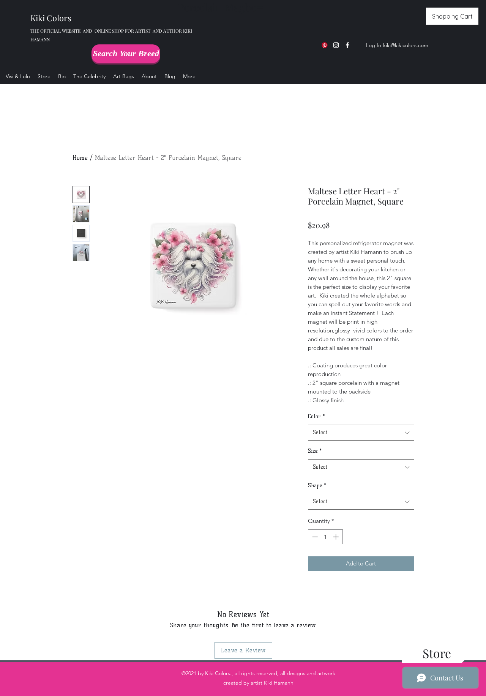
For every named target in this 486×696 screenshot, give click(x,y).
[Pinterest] (324, 45)
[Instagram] (336, 45)
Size (315, 451)
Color (316, 416)
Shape (317, 485)
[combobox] (361, 433)
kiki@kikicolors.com (405, 45)
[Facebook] (347, 45)
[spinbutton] (325, 537)
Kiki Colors (50, 18)
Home (80, 157)
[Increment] (336, 537)
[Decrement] (314, 537)
